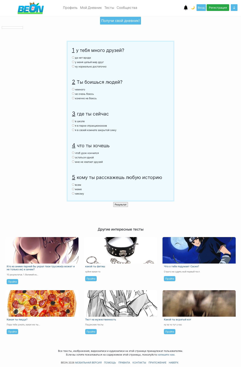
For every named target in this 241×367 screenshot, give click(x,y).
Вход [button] (201, 7)
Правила (124, 362)
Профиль (70, 8)
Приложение (157, 362)
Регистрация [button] (218, 7)
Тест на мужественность (100, 319)
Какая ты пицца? (17, 319)
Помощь (110, 362)
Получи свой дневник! (120, 21)
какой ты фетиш (95, 266)
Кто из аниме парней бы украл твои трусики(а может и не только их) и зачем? (41, 268)
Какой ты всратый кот (177, 319)
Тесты (109, 8)
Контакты (139, 362)
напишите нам (166, 354)
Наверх (173, 362)
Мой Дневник (91, 8)
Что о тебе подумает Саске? (181, 266)
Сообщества (127, 8)
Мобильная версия (88, 362)
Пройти (12, 281)
